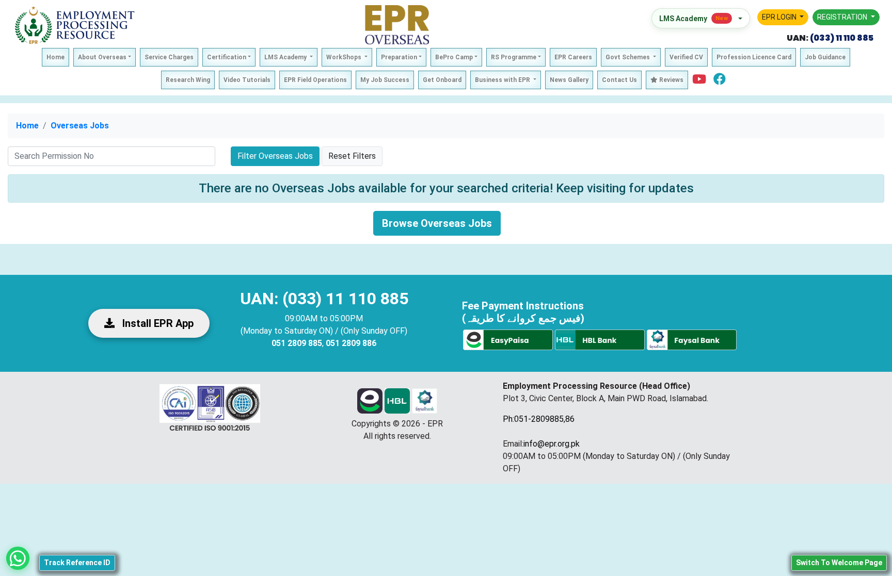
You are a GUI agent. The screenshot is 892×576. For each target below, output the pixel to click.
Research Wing (188, 80)
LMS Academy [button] (286, 57)
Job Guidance (825, 57)
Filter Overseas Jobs (275, 156)
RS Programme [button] (513, 57)
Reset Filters (352, 156)
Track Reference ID (77, 562)
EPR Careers (573, 57)
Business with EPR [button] (503, 80)
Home (55, 57)
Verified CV (686, 57)
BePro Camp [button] (454, 57)
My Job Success (384, 80)
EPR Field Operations (315, 80)
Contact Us (619, 80)
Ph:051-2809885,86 (539, 419)
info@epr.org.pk (551, 444)
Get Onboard (442, 80)
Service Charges (169, 57)
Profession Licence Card (753, 57)
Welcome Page (839, 562)
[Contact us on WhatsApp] (17, 558)
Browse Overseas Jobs (437, 223)
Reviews (670, 80)
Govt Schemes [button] (628, 57)
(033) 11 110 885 (840, 38)
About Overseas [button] (102, 57)
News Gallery (569, 80)
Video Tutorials (247, 80)
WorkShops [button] (344, 57)
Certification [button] (226, 57)
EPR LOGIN (780, 17)
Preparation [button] (399, 57)
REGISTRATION (843, 17)
